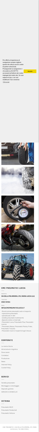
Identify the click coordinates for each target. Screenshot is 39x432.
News (3, 362)
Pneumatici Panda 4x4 (9, 410)
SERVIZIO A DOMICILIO (9, 392)
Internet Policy (6, 365)
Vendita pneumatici (8, 383)
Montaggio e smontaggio (10, 386)
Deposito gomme (7, 389)
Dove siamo (5, 352)
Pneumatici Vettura (8, 413)
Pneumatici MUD (7, 407)
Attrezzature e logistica (9, 349)
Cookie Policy (6, 368)
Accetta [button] (30, 71)
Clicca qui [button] (6, 82)
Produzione (5, 358)
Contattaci (5, 355)
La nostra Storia (7, 346)
